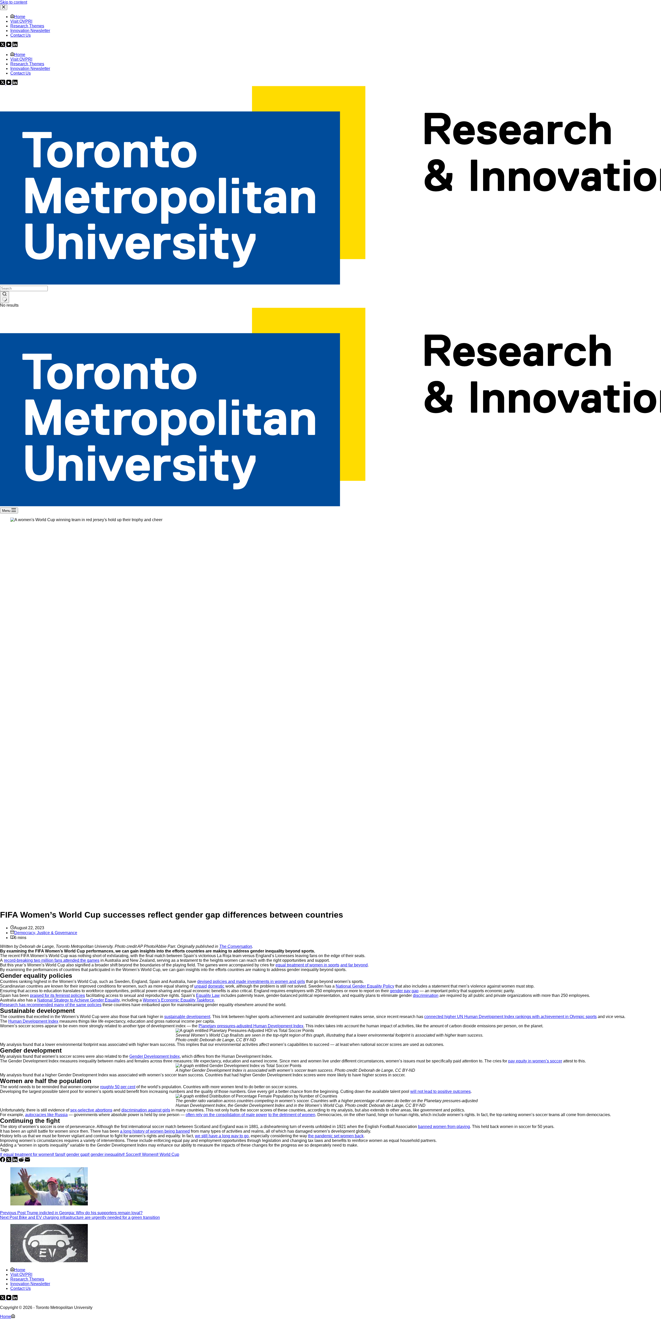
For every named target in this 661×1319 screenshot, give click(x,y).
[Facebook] (3, 1160)
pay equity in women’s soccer (535, 1061)
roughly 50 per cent (117, 1087)
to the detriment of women (291, 1115)
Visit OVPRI (21, 59)
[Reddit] (22, 1160)
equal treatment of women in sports (307, 965)
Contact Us (20, 73)
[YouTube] (9, 83)
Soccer (130, 1154)
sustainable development (187, 1016)
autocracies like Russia (46, 1115)
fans (57, 1154)
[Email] (27, 1160)
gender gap (75, 1154)
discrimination (425, 995)
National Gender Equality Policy (365, 986)
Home (19, 54)
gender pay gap (404, 991)
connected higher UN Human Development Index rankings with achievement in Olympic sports (510, 1016)
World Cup (167, 1154)
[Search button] (4, 297)
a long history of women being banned (155, 1131)
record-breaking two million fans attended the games (51, 960)
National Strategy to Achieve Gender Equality (78, 1000)
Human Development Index (33, 1021)
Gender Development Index (154, 1056)
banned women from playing (444, 1126)
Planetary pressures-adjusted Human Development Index (251, 1026)
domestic (216, 986)
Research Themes (27, 64)
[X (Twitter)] (3, 83)
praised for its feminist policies (57, 995)
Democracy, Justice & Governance (45, 933)
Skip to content (13, 2)
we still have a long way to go (222, 1136)
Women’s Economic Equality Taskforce (178, 1000)
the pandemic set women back (336, 1136)
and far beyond (354, 965)
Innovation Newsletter (30, 68)
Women (147, 1154)
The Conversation (235, 946)
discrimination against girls (145, 1110)
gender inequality (104, 1154)
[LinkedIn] (15, 83)
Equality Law (208, 995)
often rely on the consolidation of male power (226, 1115)
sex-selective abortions (91, 1110)
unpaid (200, 986)
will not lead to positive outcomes (440, 1091)
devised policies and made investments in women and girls (251, 981)
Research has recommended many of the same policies (50, 1005)
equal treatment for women (26, 1154)
